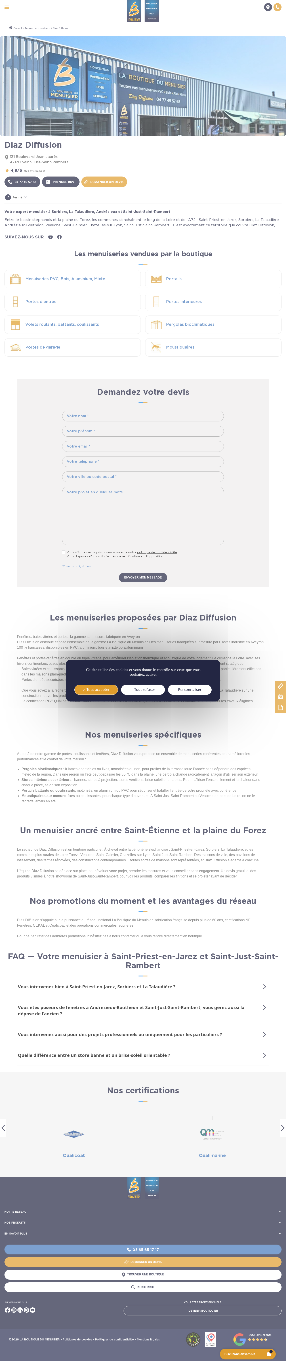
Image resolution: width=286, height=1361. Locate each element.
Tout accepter (98, 689)
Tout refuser (144, 689)
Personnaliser (190, 689)
